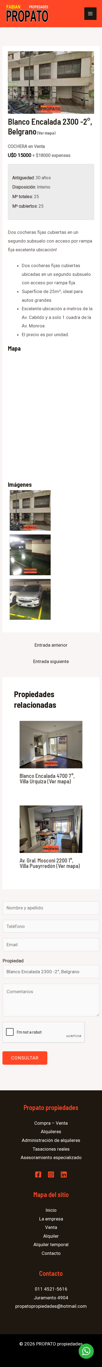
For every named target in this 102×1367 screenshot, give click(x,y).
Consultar (25, 1058)
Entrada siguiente (51, 661)
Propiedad (13, 960)
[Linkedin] (63, 1174)
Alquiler (51, 1236)
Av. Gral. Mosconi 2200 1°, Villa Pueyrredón (46, 863)
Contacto (51, 1253)
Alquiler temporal (51, 1244)
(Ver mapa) (45, 132)
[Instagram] (51, 1174)
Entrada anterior (51, 645)
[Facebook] (38, 1174)
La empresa (51, 1219)
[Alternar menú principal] (90, 13)
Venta (51, 1227)
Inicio (51, 1210)
